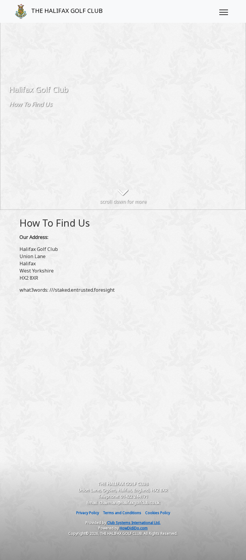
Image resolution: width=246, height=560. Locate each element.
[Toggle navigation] (223, 11)
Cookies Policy (157, 512)
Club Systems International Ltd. (133, 522)
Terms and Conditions (122, 512)
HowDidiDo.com (134, 528)
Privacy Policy (87, 512)
